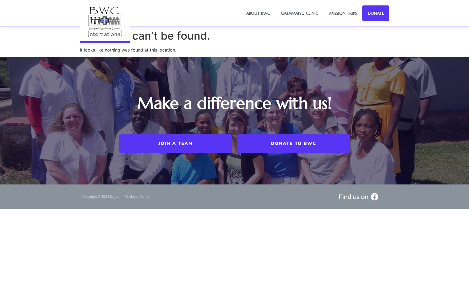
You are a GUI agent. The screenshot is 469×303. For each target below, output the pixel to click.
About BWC (258, 13)
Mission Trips (343, 13)
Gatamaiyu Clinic (299, 13)
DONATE (376, 13)
